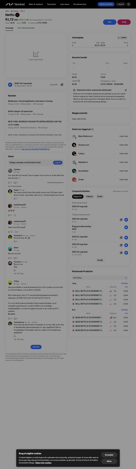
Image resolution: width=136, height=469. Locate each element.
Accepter (109, 455)
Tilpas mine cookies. (43, 463)
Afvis (109, 461)
